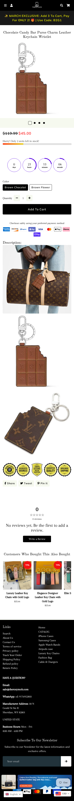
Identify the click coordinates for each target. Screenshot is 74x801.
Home (41, 627)
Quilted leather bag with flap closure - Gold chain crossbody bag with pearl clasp (35, 780)
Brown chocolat (15, 187)
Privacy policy (10, 650)
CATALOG (43, 631)
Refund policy (10, 663)
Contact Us (9, 642)
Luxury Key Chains (48, 653)
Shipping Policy (11, 659)
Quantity (7, 198)
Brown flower (40, 187)
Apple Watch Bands (49, 644)
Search (6, 633)
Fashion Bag (45, 657)
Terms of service (12, 646)
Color (6, 181)
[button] (13, 794)
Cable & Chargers (48, 662)
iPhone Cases (45, 636)
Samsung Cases (47, 640)
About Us (8, 637)
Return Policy (10, 668)
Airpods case (45, 649)
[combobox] (62, 794)
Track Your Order (12, 655)
